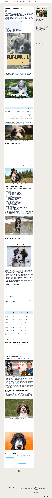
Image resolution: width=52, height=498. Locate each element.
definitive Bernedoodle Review (12, 455)
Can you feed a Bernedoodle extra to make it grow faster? (14, 30)
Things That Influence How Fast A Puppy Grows (12, 29)
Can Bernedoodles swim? (10, 458)
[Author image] (6, 11)
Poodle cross (13, 13)
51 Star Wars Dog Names (22, 463)
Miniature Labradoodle (26, 353)
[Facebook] (44, 496)
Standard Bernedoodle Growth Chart (11, 28)
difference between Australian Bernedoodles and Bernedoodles (17, 456)
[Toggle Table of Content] (21, 22)
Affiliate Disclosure (29, 488)
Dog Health (24, 1)
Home (15, 1)
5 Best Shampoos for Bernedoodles (20, 213)
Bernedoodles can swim (17, 140)
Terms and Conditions (22, 488)
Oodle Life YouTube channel (22, 376)
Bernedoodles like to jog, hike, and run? (13, 459)
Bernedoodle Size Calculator (10, 27)
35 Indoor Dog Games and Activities (24, 122)
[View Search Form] (47, 1)
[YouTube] (39, 1)
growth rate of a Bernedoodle (23, 73)
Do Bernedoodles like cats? (10, 457)
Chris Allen (19, 473)
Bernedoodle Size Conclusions (10, 31)
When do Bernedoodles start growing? (11, 26)
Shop (17, 1)
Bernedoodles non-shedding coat (16, 383)
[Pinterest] (47, 496)
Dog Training (29, 1)
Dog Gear (32, 1)
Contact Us (21, 489)
